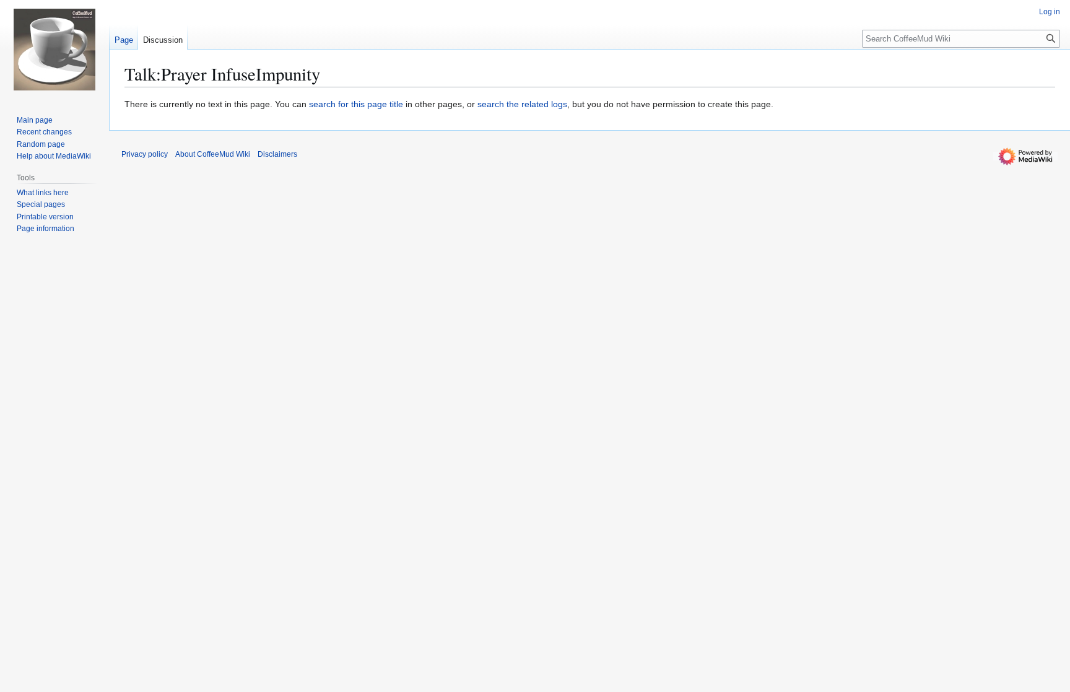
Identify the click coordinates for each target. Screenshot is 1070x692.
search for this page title (356, 104)
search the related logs (522, 104)
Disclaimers (277, 154)
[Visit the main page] (54, 49)
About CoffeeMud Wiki (212, 154)
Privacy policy (144, 154)
